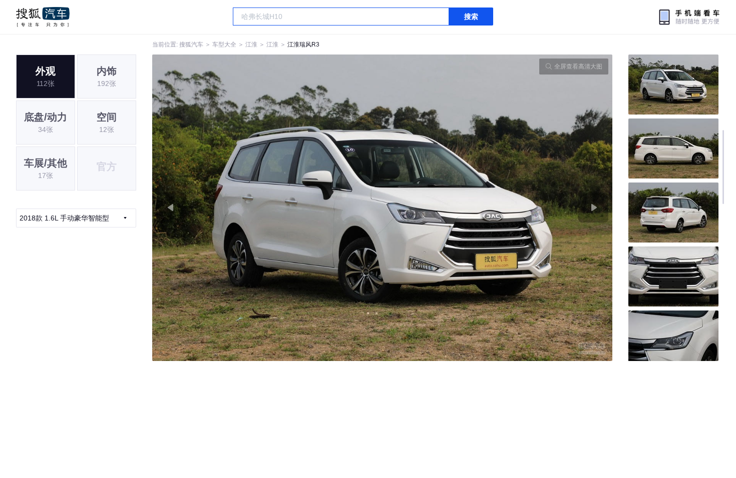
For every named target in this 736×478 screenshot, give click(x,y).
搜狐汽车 (43, 17)
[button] (267, 207)
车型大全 (224, 44)
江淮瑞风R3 (303, 44)
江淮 (251, 44)
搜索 (471, 16)
